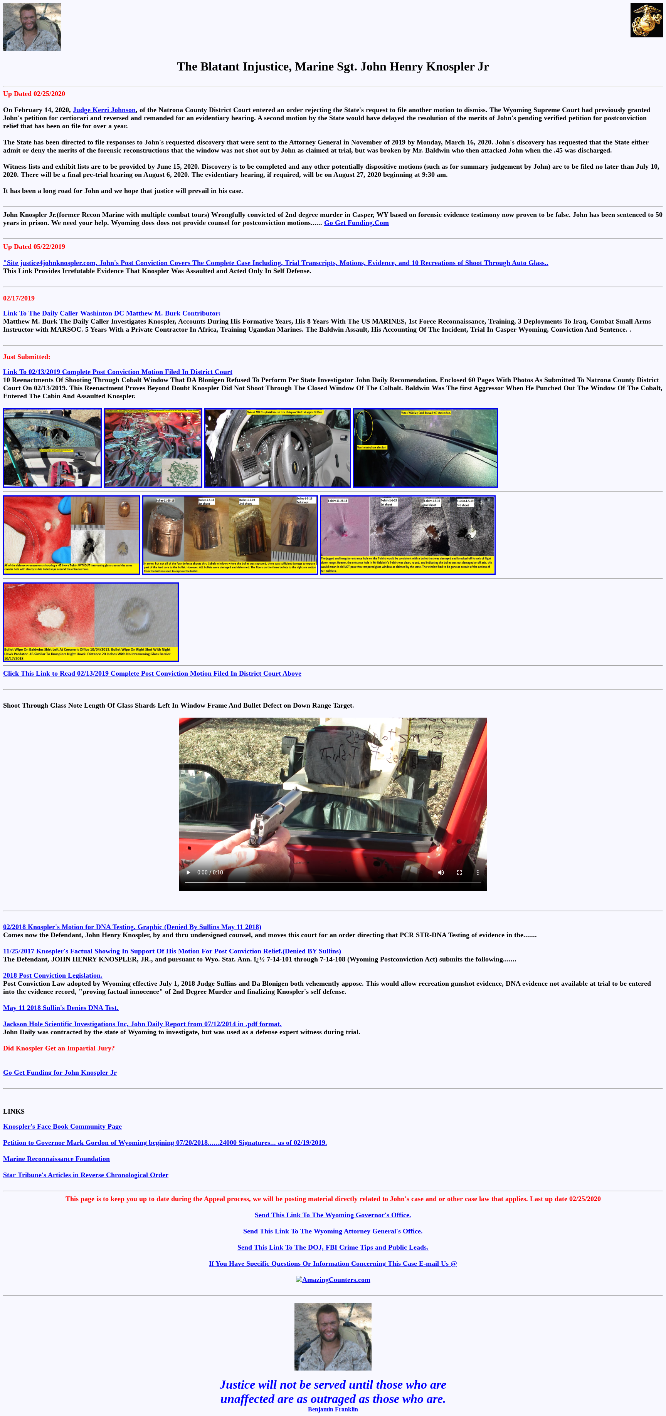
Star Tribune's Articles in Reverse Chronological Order (85, 1175)
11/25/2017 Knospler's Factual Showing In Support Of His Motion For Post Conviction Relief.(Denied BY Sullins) (172, 951)
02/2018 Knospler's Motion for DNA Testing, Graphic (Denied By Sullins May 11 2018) (132, 927)
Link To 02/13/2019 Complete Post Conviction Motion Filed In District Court (117, 372)
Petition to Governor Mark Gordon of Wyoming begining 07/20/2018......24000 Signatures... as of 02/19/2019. (165, 1142)
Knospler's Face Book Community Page (62, 1126)
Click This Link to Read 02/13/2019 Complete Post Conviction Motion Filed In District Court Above (152, 673)
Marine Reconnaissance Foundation (56, 1159)
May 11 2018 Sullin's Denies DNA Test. (61, 1008)
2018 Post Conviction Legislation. (53, 975)
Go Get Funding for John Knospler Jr (60, 1072)
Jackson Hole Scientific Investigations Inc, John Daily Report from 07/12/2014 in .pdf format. (142, 1024)
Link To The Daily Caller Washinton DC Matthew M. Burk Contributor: (112, 313)
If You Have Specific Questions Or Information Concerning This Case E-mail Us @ (333, 1263)
